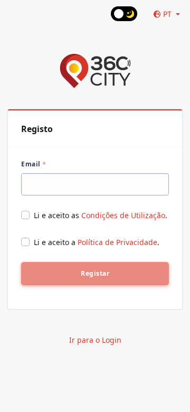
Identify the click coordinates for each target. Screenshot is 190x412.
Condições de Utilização (123, 215)
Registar (95, 273)
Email (31, 164)
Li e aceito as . (100, 215)
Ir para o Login (95, 340)
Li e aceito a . (96, 242)
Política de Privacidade (117, 242)
